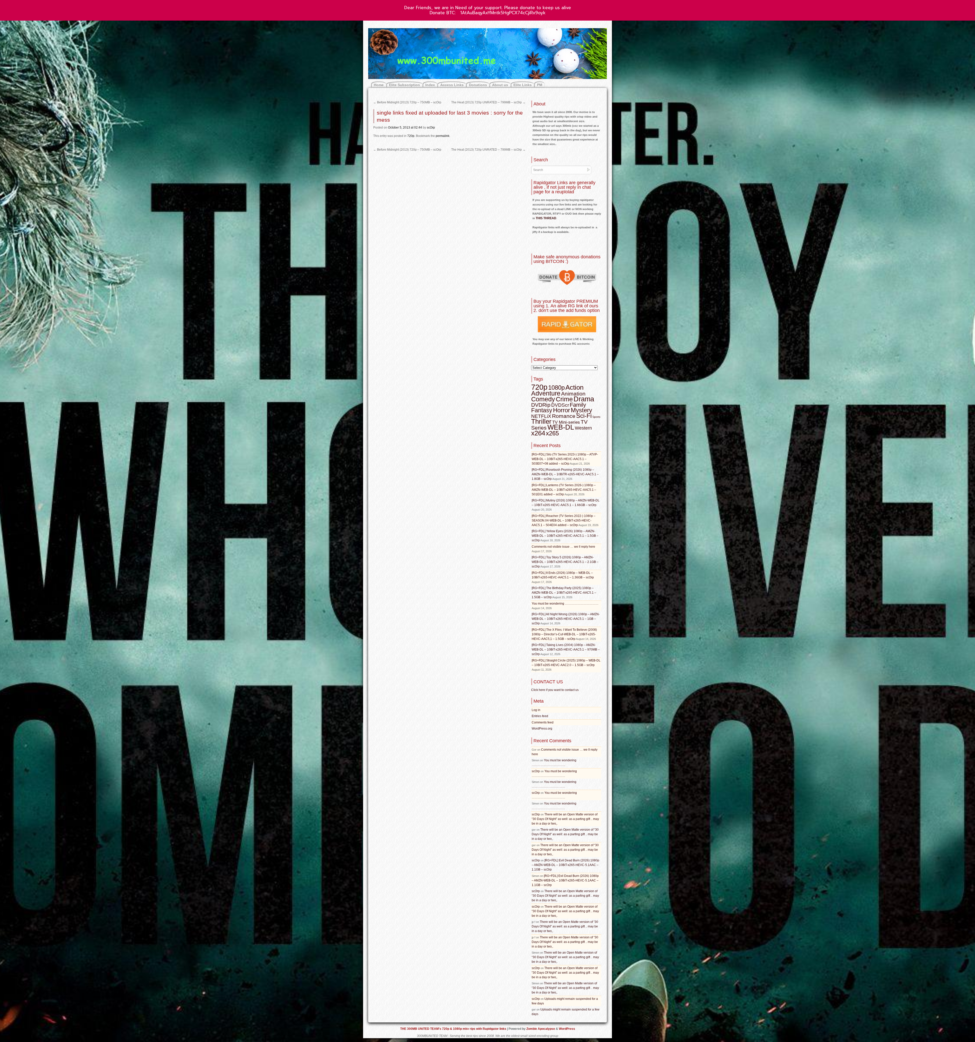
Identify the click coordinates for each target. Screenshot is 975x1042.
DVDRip (540, 405)
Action (574, 387)
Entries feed (540, 716)
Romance (563, 416)
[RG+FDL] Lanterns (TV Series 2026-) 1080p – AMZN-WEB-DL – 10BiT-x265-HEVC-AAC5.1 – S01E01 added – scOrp (564, 489)
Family (578, 405)
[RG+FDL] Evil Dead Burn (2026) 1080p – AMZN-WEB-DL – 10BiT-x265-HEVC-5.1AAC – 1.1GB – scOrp (565, 865)
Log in (536, 710)
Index (430, 85)
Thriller (541, 421)
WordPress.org (542, 728)
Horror (561, 410)
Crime (564, 399)
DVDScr (560, 405)
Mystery (581, 410)
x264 (538, 433)
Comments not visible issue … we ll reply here (563, 546)
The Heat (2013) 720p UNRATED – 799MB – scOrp (488, 102)
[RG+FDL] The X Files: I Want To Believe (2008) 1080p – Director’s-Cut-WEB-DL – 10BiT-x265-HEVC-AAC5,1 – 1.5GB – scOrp (564, 634)
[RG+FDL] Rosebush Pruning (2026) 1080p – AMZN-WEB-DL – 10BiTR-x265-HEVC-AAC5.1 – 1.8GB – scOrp (565, 474)
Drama (584, 399)
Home (379, 85)
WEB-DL (560, 427)
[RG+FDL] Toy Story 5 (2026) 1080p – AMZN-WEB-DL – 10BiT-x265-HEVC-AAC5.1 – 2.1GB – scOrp (565, 562)
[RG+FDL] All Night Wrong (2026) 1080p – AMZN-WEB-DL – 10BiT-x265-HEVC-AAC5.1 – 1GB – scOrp (566, 618)
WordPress (567, 1029)
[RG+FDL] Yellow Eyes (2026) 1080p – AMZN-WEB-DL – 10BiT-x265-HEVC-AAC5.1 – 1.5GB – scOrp (565, 535)
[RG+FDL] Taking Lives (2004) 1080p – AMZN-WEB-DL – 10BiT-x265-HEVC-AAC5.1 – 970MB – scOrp (566, 649)
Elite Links (522, 85)
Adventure (545, 393)
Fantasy (541, 410)
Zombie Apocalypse (541, 1029)
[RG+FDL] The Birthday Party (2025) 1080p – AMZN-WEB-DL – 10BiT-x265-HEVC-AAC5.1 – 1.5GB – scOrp (564, 592)
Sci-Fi (584, 415)
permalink (442, 136)
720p (410, 136)
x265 (552, 433)
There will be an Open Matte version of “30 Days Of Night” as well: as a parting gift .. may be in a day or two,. (565, 819)
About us (500, 85)
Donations (478, 85)
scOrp (431, 127)
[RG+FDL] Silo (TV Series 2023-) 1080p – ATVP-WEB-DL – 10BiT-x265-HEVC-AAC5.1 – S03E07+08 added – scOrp (565, 459)
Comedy (543, 399)
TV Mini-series (566, 422)
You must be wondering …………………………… (565, 603)
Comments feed (543, 722)
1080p (556, 387)
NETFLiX (541, 416)
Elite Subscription (404, 85)
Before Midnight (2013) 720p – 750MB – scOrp (407, 102)
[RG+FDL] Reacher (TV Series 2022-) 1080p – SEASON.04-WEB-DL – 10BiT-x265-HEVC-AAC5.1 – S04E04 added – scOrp (563, 520)
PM (539, 85)
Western (583, 428)
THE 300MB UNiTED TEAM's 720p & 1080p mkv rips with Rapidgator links (453, 1029)
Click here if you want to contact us (555, 690)
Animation (573, 394)
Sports (596, 416)
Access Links (452, 85)
